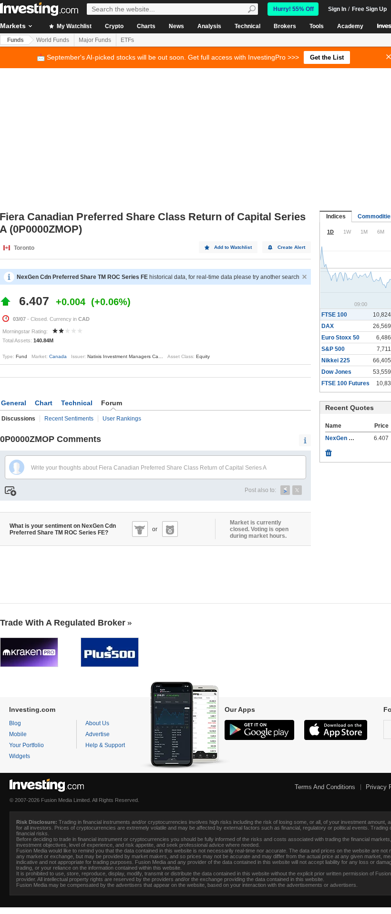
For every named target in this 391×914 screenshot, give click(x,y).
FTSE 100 (334, 314)
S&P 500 (333, 349)
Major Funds (95, 40)
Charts (146, 26)
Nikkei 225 (335, 360)
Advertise (97, 734)
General (13, 403)
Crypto (114, 26)
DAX (327, 326)
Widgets (19, 756)
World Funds (52, 40)
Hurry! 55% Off (293, 9)
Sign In (337, 9)
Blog (15, 723)
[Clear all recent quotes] (328, 450)
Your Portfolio (26, 745)
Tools (316, 26)
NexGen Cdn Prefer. (352, 438)
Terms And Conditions (325, 787)
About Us (97, 723)
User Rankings (122, 418)
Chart (43, 403)
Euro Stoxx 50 (340, 337)
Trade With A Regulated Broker (62, 622)
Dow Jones (336, 372)
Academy (350, 26)
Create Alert (291, 247)
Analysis (209, 26)
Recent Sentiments (68, 418)
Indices (336, 216)
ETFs (127, 40)
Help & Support (105, 745)
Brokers (285, 26)
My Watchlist (73, 26)
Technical (247, 26)
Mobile (18, 734)
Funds (15, 40)
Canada (58, 356)
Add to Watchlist (233, 247)
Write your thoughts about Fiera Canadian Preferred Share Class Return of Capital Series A (149, 467)
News (176, 26)
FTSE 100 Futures (345, 383)
